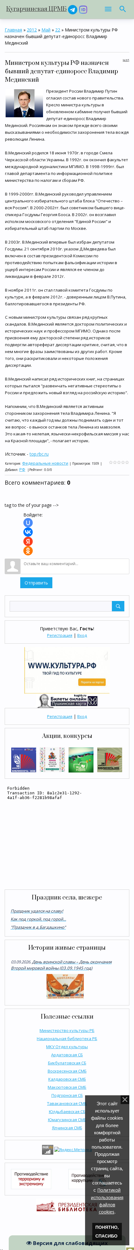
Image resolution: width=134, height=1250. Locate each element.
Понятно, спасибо (107, 1231)
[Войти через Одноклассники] (28, 550)
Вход (82, 635)
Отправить (36, 583)
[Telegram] (72, 9)
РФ (22, 469)
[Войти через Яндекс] (28, 541)
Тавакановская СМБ (67, 1103)
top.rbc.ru (39, 454)
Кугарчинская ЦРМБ (36, 9)
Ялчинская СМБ (67, 1128)
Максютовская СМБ (67, 1087)
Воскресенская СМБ (67, 1071)
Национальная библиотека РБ (67, 1038)
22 (57, 30)
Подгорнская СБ (67, 1095)
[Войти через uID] (28, 522)
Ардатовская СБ (67, 1055)
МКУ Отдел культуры (67, 1046)
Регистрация (59, 635)
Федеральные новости (45, 463)
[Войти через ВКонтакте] (28, 532)
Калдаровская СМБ (67, 1079)
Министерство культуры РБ (67, 1030)
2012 (32, 30)
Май (45, 30)
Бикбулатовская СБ (67, 1063)
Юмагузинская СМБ (67, 1119)
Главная (13, 30)
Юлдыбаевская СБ (67, 1111)
